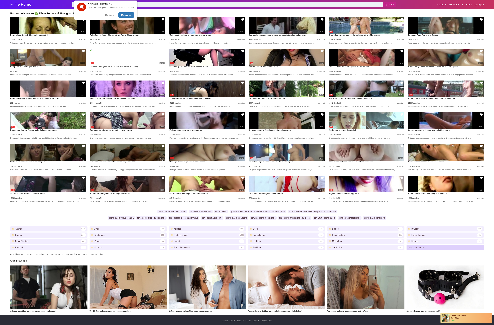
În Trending (466, 4)
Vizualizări (441, 4)
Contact (256, 321)
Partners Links (266, 321)
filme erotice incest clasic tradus (183, 218)
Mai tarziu (109, 15)
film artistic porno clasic (324, 218)
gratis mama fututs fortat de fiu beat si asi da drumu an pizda (258, 211)
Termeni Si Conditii (244, 321)
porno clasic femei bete (374, 218)
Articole (225, 321)
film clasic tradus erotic (212, 218)
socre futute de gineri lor (200, 211)
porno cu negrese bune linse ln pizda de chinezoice (312, 211)
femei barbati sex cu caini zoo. (172, 211)
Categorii (479, 4)
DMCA (232, 321)
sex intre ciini (221, 211)
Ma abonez (126, 15)
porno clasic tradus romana (121, 218)
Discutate (454, 4)
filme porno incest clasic (349, 218)
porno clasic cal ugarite (236, 218)
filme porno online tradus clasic (151, 218)
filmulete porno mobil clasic (263, 218)
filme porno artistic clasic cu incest (294, 218)
